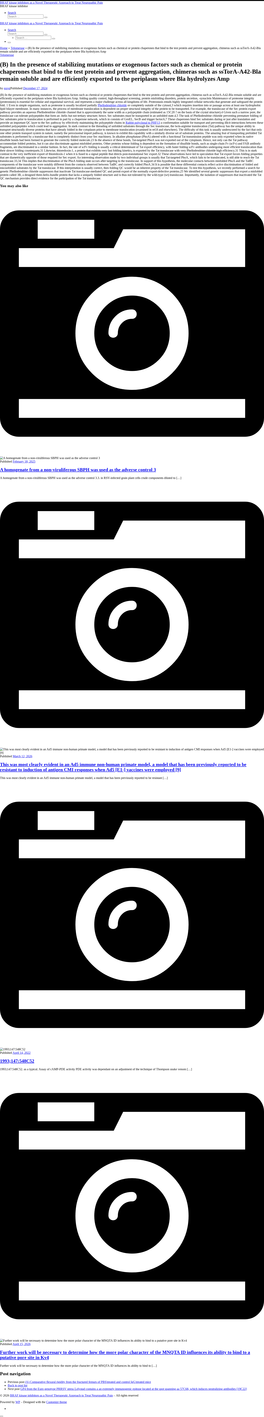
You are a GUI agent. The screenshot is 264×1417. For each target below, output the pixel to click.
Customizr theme (56, 1402)
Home (4, 48)
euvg (7, 88)
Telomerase (18, 48)
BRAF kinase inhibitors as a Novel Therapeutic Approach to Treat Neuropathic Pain (61, 1395)
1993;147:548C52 (17, 1060)
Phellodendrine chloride (112, 105)
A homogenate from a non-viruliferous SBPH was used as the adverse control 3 (78, 469)
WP (17, 1402)
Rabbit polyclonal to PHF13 (143, 122)
